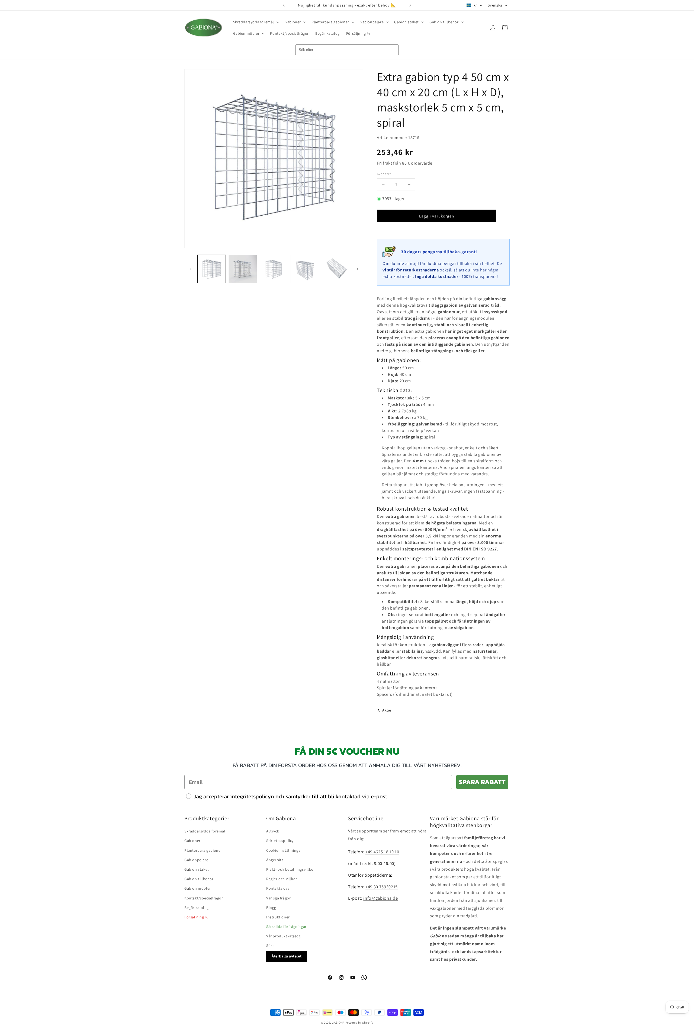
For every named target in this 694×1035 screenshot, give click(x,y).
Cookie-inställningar (284, 850)
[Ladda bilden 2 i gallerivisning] (243, 269)
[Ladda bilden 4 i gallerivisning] (305, 269)
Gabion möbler (197, 888)
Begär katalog (196, 907)
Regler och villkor (281, 879)
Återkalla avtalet (286, 956)
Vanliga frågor (278, 898)
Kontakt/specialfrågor (203, 898)
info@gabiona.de (380, 898)
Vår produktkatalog (283, 936)
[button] (256, 22)
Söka (270, 945)
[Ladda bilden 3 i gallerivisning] (274, 269)
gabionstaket (443, 877)
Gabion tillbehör (199, 879)
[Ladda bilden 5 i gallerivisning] (336, 269)
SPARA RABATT (482, 782)
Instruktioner (278, 917)
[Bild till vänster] (190, 269)
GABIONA (338, 1022)
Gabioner (192, 840)
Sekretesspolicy (280, 840)
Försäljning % (196, 917)
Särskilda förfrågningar (286, 926)
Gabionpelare (196, 859)
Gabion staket (196, 869)
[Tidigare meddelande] (284, 5)
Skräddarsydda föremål (205, 831)
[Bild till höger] (357, 269)
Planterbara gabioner (203, 850)
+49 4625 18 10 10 (382, 852)
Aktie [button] (386, 710)
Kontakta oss (277, 888)
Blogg (271, 907)
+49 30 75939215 (381, 887)
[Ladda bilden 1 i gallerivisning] (212, 269)
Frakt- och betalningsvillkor (290, 869)
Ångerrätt (274, 859)
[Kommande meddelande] (410, 5)
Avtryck (272, 831)
